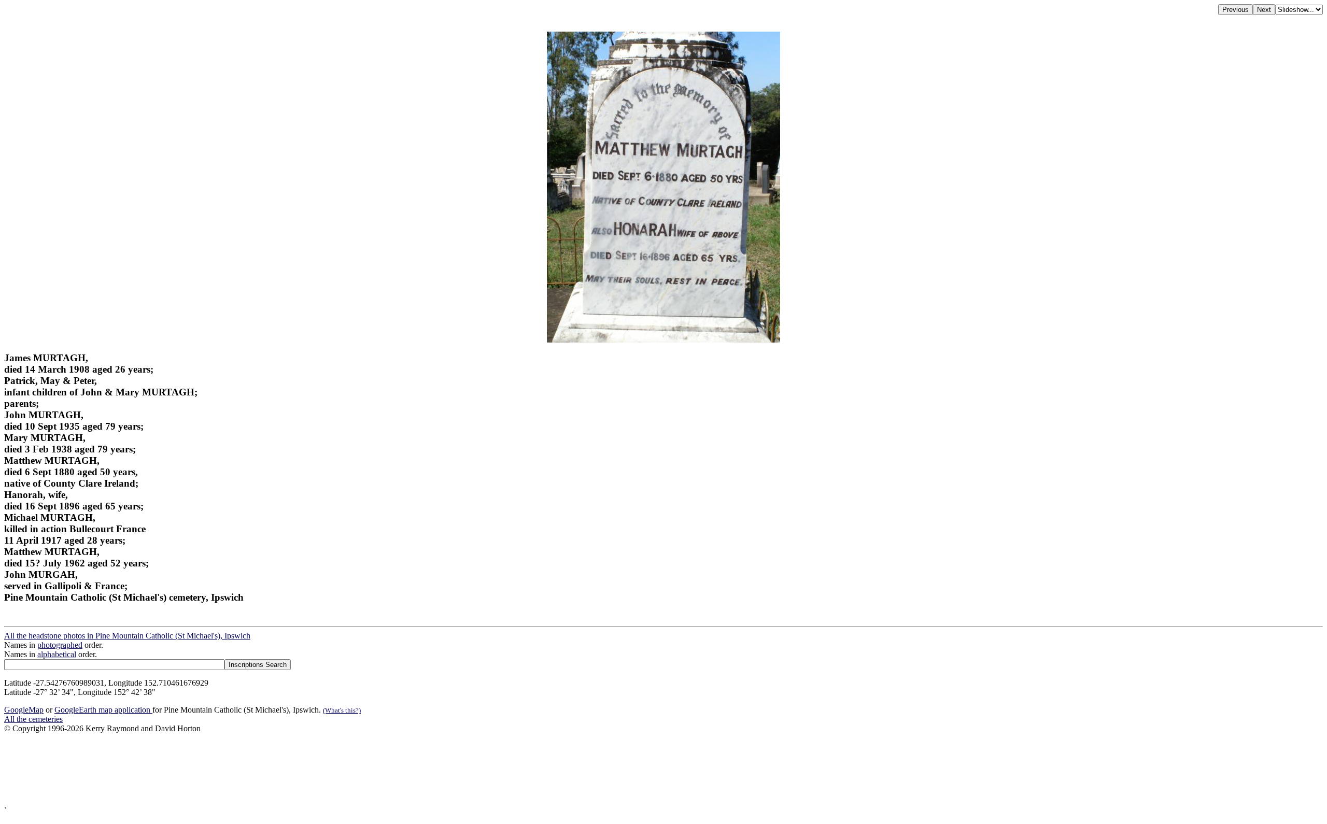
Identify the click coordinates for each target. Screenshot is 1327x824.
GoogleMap (24, 709)
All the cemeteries (33, 719)
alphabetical (56, 654)
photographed (59, 645)
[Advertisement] (315, 769)
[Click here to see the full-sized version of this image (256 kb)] (663, 339)
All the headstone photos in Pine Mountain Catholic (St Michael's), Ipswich (127, 635)
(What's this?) (342, 710)
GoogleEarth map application (103, 709)
